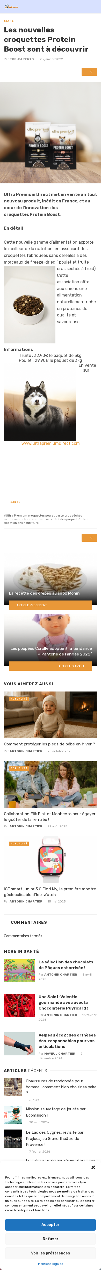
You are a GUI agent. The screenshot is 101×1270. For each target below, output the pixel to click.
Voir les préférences (50, 1253)
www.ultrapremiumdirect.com (50, 443)
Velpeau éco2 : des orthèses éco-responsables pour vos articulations (67, 1041)
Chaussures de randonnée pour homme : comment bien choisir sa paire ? (61, 1087)
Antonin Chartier (26, 751)
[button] (93, 1167)
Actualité (19, 698)
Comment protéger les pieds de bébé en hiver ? (49, 744)
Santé (9, 21)
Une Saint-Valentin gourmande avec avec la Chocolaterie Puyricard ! (63, 1002)
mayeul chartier (59, 1053)
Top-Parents (22, 59)
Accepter (50, 1224)
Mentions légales (50, 1264)
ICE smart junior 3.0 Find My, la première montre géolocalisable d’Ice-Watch (50, 891)
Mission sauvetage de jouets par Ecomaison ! (55, 1112)
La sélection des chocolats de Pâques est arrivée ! (66, 964)
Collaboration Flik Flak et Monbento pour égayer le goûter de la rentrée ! (50, 816)
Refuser (51, 1239)
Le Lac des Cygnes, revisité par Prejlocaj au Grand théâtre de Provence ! (54, 1138)
